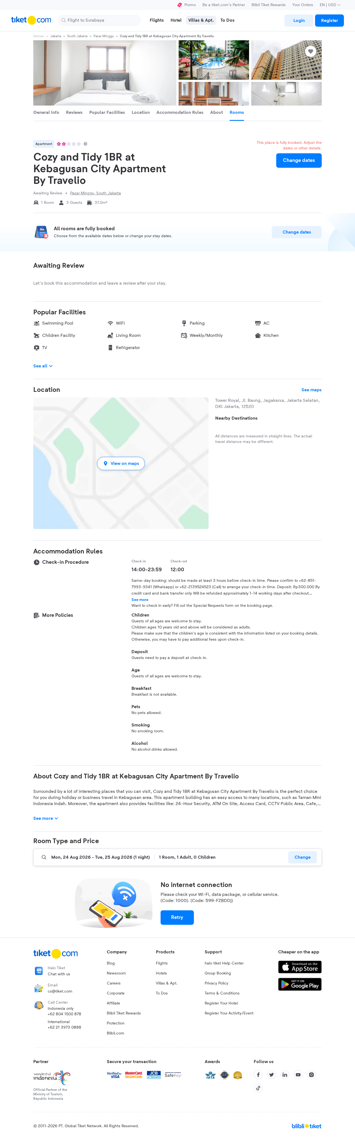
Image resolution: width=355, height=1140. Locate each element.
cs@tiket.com (60, 991)
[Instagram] (311, 1074)
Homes (38, 36)
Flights (162, 963)
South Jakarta (77, 36)
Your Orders (302, 4)
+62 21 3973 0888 (64, 1027)
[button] (121, 463)
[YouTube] (298, 1074)
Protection (116, 1023)
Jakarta (55, 36)
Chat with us (59, 974)
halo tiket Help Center (224, 963)
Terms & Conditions (222, 993)
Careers (114, 983)
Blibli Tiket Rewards (269, 4)
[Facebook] (258, 1074)
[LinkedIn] (284, 1074)
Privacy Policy (216, 983)
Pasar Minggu (103, 36)
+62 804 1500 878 (64, 1014)
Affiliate (113, 1003)
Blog (111, 963)
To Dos (162, 993)
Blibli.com (115, 1033)
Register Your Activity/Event (229, 1013)
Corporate (116, 993)
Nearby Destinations (236, 418)
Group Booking (218, 973)
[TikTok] (258, 1088)
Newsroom (116, 973)
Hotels (161, 973)
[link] (299, 20)
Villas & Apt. (167, 983)
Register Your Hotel (221, 1003)
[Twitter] (271, 1074)
